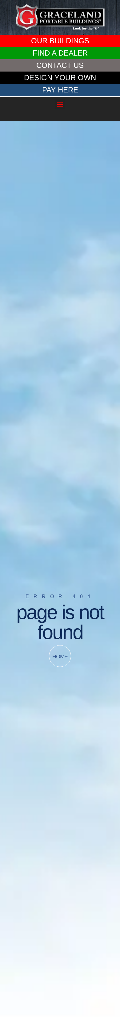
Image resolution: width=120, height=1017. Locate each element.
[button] (60, 104)
